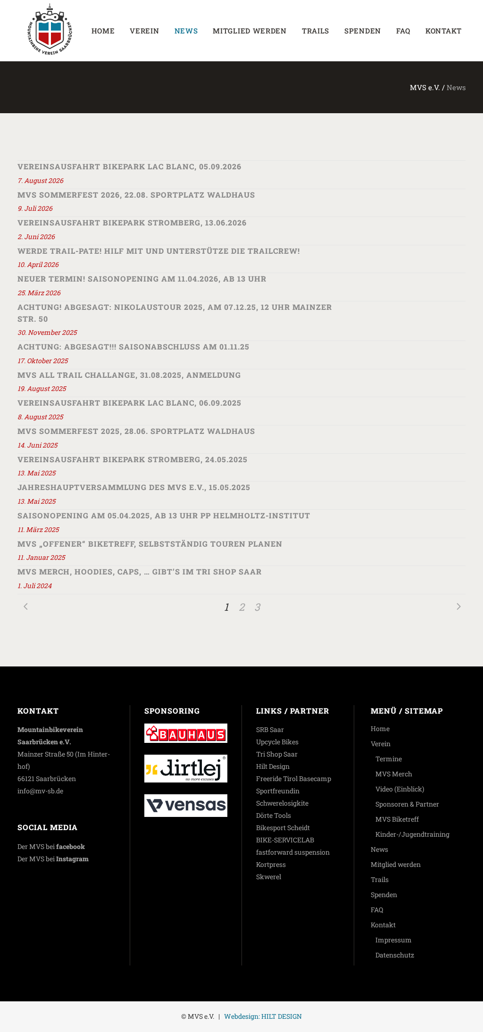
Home (380, 728)
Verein (381, 743)
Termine (388, 758)
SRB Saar (270, 729)
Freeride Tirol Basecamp (293, 778)
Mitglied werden (396, 864)
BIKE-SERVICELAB (285, 839)
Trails (380, 879)
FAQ (377, 909)
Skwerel (268, 876)
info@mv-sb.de (40, 790)
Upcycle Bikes (277, 741)
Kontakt (383, 924)
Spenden (384, 894)
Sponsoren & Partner (407, 803)
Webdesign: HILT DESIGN (263, 1016)
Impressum (393, 939)
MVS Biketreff (397, 819)
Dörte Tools (273, 815)
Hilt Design (273, 766)
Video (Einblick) (399, 788)
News (379, 849)
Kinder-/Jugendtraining (412, 834)
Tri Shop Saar (277, 753)
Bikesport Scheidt (283, 827)
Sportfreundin (278, 790)
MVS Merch (393, 773)
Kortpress (271, 864)
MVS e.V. (425, 87)
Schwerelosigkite (282, 803)
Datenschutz (394, 954)
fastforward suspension (293, 852)
